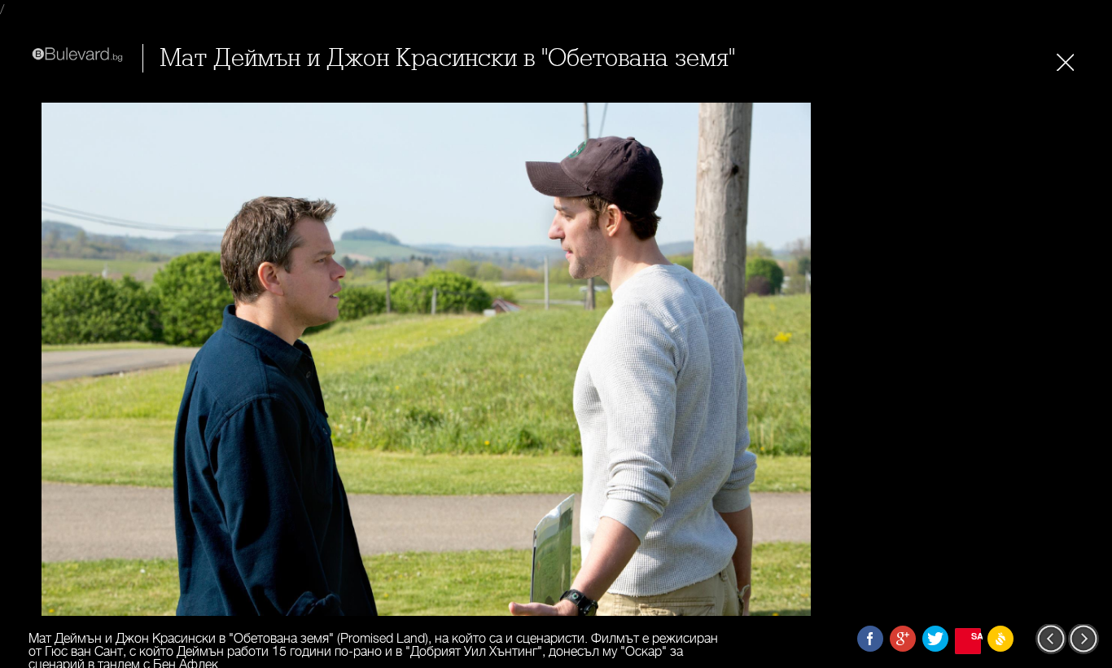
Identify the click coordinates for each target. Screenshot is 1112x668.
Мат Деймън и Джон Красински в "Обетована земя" (447, 58)
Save (976, 636)
